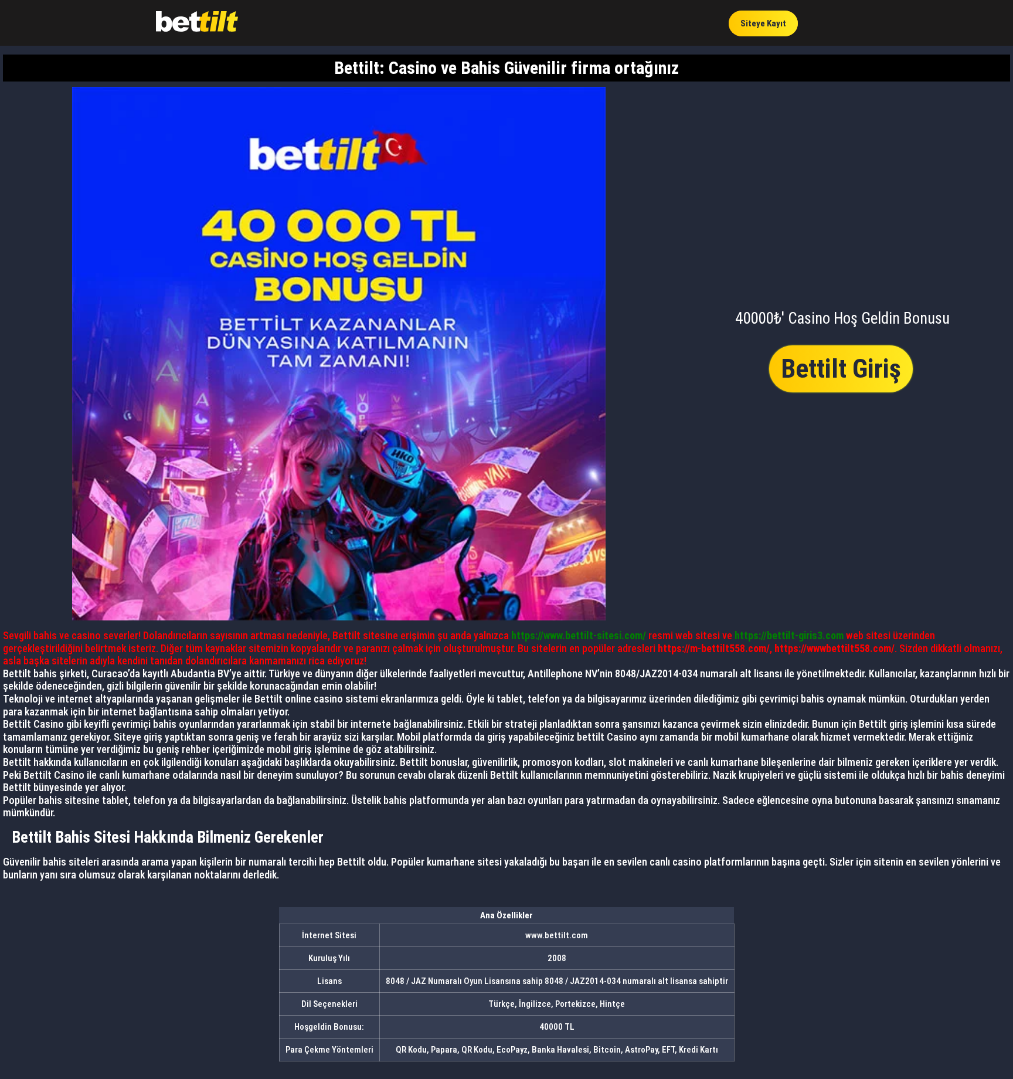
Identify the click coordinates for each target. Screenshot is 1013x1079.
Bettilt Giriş (841, 368)
